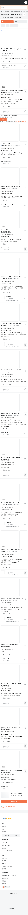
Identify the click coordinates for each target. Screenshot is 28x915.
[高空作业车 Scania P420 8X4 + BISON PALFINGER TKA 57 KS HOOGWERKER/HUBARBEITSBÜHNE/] (14, 673)
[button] (25, 2)
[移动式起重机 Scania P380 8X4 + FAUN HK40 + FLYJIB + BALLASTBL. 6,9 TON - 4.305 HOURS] (14, 402)
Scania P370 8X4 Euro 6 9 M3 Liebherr (12, 370)
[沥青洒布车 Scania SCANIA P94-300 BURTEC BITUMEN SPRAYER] (14, 176)
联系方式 (4, 831)
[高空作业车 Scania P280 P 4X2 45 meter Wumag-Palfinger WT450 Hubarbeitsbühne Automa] (14, 492)
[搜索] (25, 7)
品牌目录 (4, 869)
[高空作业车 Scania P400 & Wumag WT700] (14, 634)
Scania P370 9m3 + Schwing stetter (11, 770)
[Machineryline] (2, 11)
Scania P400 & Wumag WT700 (10, 644)
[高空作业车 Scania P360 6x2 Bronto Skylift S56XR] (14, 38)
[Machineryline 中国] (10, 2)
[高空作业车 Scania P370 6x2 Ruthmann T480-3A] (14, 79)
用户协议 (23, 121)
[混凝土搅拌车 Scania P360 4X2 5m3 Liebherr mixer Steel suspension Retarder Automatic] (14, 539)
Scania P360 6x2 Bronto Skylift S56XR (12, 49)
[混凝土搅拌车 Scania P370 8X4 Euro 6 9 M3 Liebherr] (14, 359)
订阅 (3, 119)
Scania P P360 (5, 143)
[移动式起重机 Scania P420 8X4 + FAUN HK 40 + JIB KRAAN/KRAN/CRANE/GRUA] (14, 716)
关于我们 (4, 826)
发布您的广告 (14, 801)
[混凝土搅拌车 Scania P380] (14, 219)
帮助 (3, 829)
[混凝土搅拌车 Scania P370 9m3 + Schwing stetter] (14, 759)
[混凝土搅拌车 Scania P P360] (14, 133)
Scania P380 (4, 229)
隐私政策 (17, 121)
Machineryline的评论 (7, 866)
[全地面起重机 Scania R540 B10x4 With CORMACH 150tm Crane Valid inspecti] (14, 447)
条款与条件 (4, 858)
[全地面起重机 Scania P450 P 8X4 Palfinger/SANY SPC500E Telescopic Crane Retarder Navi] (14, 266)
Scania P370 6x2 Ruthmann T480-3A (12, 90)
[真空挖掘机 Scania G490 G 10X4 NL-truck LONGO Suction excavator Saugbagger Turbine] (14, 587)
